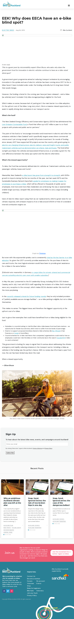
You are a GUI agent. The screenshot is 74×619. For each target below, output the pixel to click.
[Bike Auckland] (11, 4)
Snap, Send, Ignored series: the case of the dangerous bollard (61, 501)
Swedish (60, 338)
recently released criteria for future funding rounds (26, 296)
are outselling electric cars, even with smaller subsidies (26, 275)
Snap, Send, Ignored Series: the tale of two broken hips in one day (37, 501)
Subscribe (10, 453)
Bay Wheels (56, 331)
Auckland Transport (34, 527)
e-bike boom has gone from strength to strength (41, 175)
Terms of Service (37, 448)
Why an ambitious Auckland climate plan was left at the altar (12, 501)
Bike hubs (30, 591)
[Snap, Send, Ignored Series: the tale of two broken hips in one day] (37, 487)
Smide (16, 333)
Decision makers (9, 530)
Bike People (7, 527)
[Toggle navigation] (69, 5)
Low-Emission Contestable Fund (14, 124)
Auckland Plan (8, 525)
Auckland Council (34, 525)
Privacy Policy (48, 448)
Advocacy (40, 591)
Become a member (33, 579)
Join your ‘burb (32, 593)
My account (40, 581)
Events (38, 583)
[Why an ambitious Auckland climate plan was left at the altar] (12, 487)
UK (64, 338)
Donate (29, 581)
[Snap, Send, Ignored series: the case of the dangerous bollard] (61, 487)
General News (8, 532)
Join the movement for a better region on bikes (61, 553)
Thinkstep (42, 253)
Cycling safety (16, 527)
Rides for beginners (34, 588)
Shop (29, 586)
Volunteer (30, 583)
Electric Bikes (8, 30)
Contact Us (31, 576)
